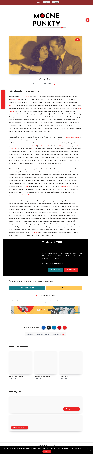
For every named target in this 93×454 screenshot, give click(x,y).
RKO (32, 149)
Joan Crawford (42, 195)
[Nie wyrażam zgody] (91, 450)
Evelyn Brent (24, 97)
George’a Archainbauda (71, 137)
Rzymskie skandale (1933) (42, 376)
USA (68, 300)
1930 (40, 295)
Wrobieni (45, 302)
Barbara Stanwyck (28, 195)
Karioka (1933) (63, 376)
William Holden (15, 99)
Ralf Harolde (44, 300)
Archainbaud (34, 233)
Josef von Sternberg (68, 186)
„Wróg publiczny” (65, 146)
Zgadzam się (47, 451)
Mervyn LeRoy (45, 146)
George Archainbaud (33, 300)
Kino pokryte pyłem (49, 295)
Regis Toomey (53, 300)
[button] (55, 270)
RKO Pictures (62, 300)
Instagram (47, 2)
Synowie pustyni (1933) (16, 376)
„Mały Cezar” (32, 146)
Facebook (56, 2)
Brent (26, 186)
